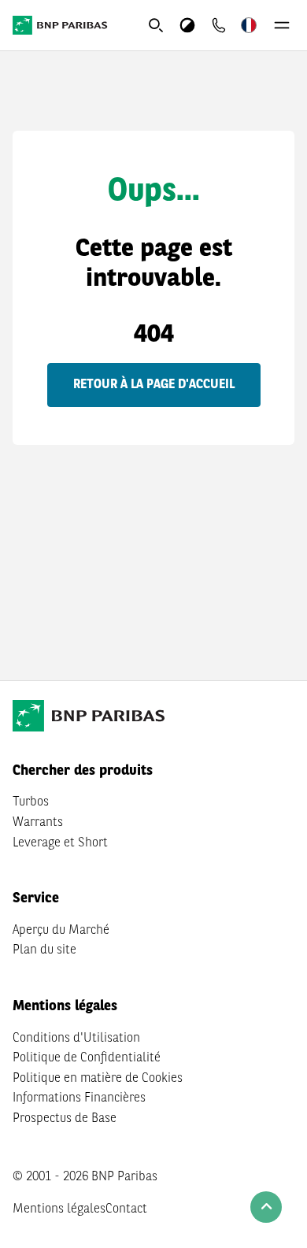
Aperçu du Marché (61, 930)
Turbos (31, 802)
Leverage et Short (60, 843)
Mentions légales (59, 1209)
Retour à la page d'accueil (154, 385)
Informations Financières (79, 1098)
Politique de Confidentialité (87, 1058)
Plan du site (44, 950)
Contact (126, 1209)
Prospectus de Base (65, 1119)
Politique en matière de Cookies (98, 1078)
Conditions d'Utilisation (76, 1038)
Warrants (38, 823)
